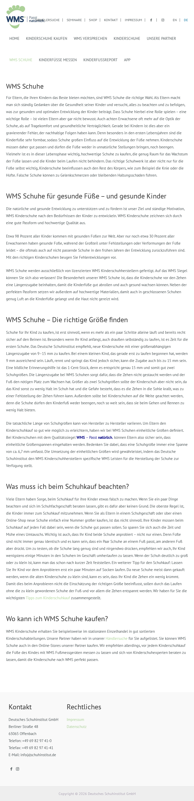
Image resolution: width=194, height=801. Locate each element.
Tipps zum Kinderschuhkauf (48, 597)
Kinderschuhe (127, 38)
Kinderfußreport (100, 59)
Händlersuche (48, 20)
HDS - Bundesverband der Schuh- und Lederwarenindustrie (25, 17)
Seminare (74, 20)
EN (175, 20)
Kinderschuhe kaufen (46, 38)
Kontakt (111, 20)
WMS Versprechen (90, 38)
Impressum (133, 20)
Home (14, 38)
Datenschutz (77, 726)
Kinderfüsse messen (58, 59)
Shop (93, 20)
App (127, 59)
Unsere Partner (161, 38)
